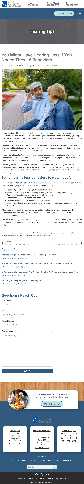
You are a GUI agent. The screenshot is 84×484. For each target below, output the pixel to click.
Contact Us (51, 460)
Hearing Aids (26, 460)
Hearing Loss (39, 460)
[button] (79, 13)
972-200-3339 (34, 5)
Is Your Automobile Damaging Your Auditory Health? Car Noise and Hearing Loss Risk (40, 272)
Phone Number (8, 321)
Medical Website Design (38, 482)
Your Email (6, 311)
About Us (15, 460)
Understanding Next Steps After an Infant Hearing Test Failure (29, 255)
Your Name (6, 301)
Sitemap (63, 479)
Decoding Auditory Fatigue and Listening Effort (22, 280)
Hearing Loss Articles (48, 66)
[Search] (55, 467)
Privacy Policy (53, 479)
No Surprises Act (66, 460)
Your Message (7, 331)
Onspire (52, 482)
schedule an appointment (42, 235)
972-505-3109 (53, 5)
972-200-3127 (72, 5)
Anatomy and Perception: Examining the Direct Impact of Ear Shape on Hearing (37, 263)
